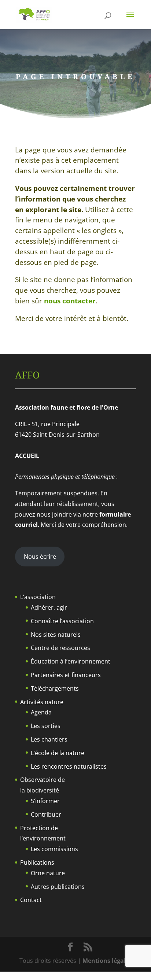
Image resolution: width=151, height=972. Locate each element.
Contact (31, 900)
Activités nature (41, 702)
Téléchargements (55, 688)
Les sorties (45, 726)
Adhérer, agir (49, 607)
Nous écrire (40, 556)
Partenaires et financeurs (66, 675)
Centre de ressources (60, 648)
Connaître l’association (62, 621)
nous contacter (70, 301)
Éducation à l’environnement (70, 661)
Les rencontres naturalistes (69, 766)
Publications (37, 862)
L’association (38, 597)
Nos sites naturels (56, 635)
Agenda (41, 712)
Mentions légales (107, 961)
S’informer (45, 801)
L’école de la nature (57, 753)
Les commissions (54, 849)
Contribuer (46, 814)
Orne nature (48, 873)
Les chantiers (49, 739)
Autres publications (58, 887)
